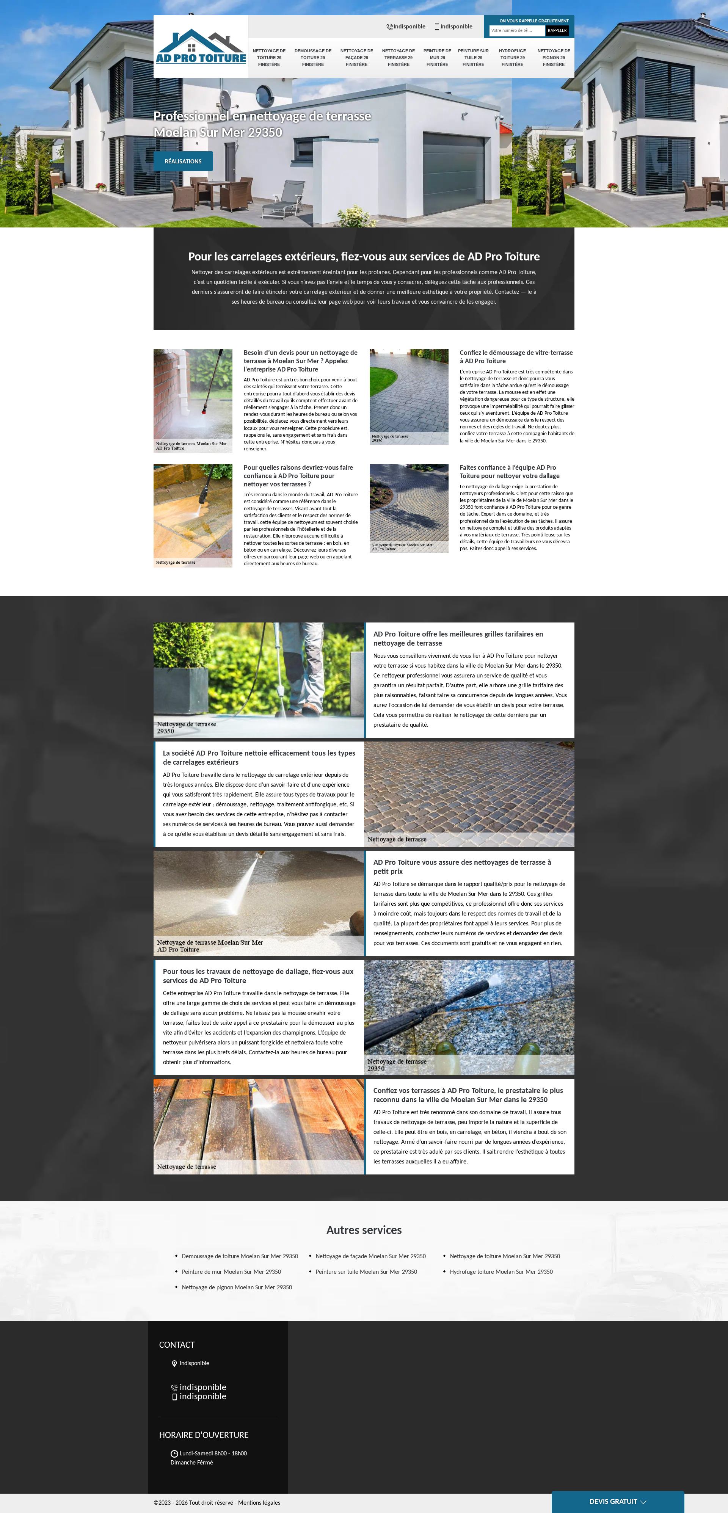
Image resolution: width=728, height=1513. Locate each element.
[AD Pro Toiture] (201, 41)
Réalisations (183, 162)
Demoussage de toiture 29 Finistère (313, 58)
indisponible (409, 27)
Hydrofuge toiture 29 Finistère (512, 58)
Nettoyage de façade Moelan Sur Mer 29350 (371, 1257)
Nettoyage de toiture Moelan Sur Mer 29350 (505, 1257)
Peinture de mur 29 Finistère (437, 58)
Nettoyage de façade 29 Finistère (356, 58)
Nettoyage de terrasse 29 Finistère (398, 58)
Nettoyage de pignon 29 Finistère (554, 58)
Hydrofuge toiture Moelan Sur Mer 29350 (501, 1272)
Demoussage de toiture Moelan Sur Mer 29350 (240, 1257)
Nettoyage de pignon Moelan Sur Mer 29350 (237, 1288)
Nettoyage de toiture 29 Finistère (269, 58)
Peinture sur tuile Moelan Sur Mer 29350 (366, 1272)
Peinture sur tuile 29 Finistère (473, 58)
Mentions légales (259, 1503)
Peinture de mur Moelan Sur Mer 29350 (231, 1272)
